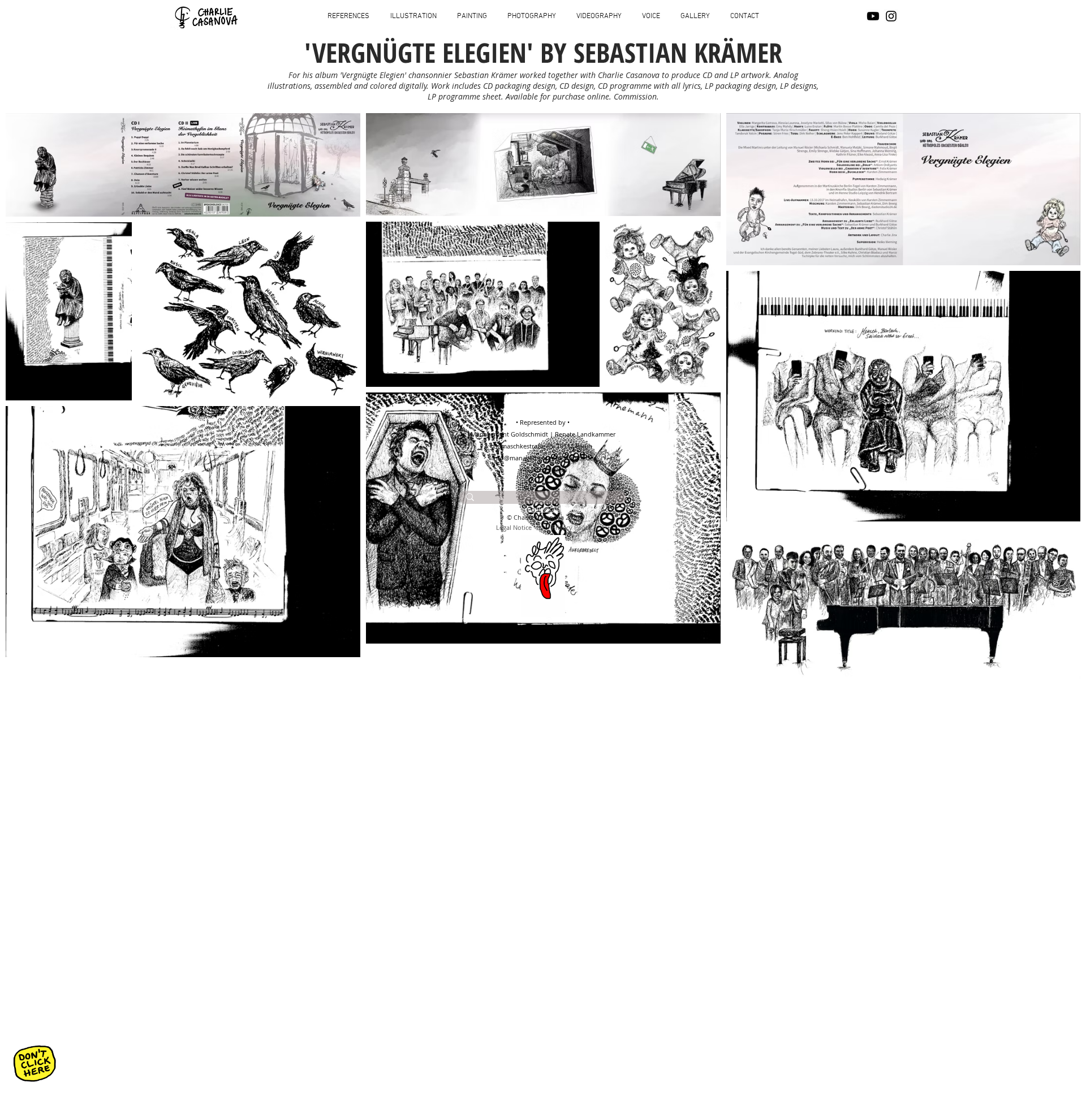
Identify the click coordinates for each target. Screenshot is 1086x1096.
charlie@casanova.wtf (556, 508)
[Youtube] (873, 16)
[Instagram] (891, 16)
